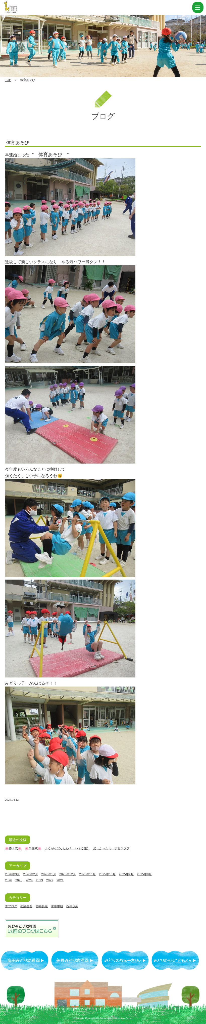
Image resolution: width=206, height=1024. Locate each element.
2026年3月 (12, 874)
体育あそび (17, 142)
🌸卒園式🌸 (33, 848)
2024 (29, 880)
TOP (8, 80)
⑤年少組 (72, 906)
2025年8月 (144, 874)
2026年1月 (48, 874)
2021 (60, 880)
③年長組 (42, 906)
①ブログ (11, 906)
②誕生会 (26, 906)
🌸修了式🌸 (13, 848)
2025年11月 (87, 874)
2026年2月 (30, 874)
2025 (18, 880)
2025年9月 (126, 874)
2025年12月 (67, 874)
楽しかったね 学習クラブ (111, 848)
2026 (8, 880)
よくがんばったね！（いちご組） (67, 848)
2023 (39, 880)
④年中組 (57, 906)
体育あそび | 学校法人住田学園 (35, 7)
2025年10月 (107, 874)
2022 (49, 880)
